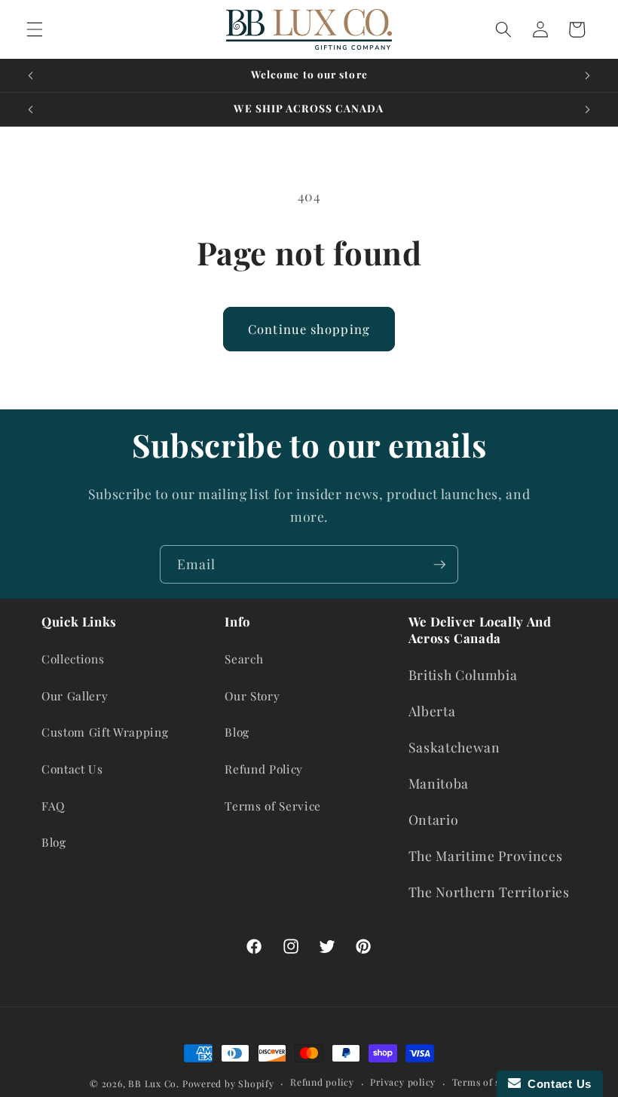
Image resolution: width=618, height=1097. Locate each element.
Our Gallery (74, 695)
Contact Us (72, 769)
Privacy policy (403, 1082)
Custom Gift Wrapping (104, 732)
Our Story (252, 695)
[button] (35, 29)
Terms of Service (273, 806)
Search (244, 658)
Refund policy (322, 1082)
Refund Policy (264, 769)
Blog (53, 842)
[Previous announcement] (30, 75)
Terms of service (490, 1082)
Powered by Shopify (228, 1083)
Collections (72, 658)
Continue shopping (309, 328)
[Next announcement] (587, 75)
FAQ (53, 806)
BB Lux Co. (153, 1083)
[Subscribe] (439, 564)
